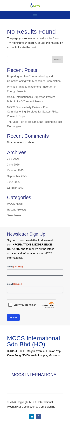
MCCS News (15, 203)
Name (15, 266)
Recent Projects (17, 209)
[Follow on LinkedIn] (31, 416)
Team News (14, 215)
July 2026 (13, 158)
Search (57, 59)
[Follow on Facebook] (38, 416)
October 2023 (15, 187)
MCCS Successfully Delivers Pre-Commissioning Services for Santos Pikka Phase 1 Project (32, 112)
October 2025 (15, 170)
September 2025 (17, 176)
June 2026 (13, 164)
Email (14, 284)
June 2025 (13, 182)
